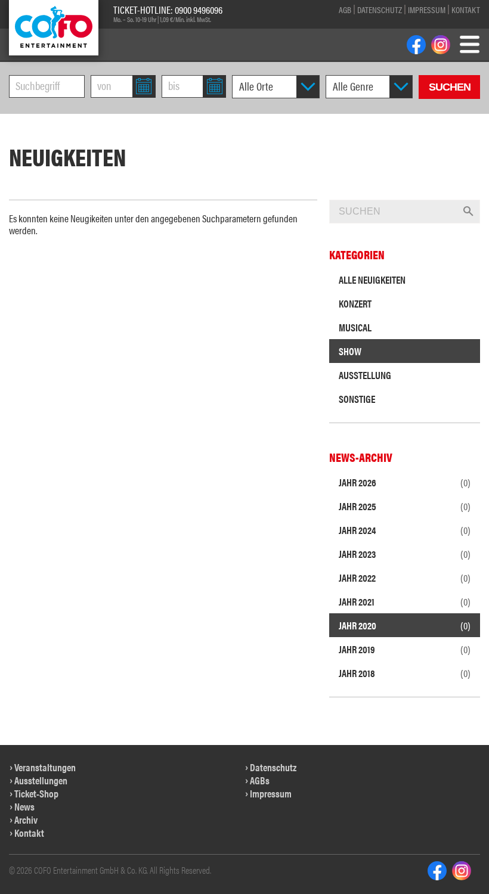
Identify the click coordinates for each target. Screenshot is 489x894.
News (24, 806)
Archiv (26, 819)
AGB (345, 9)
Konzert (355, 303)
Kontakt (465, 9)
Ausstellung (365, 375)
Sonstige (357, 399)
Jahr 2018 (405, 673)
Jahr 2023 (405, 554)
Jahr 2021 (405, 601)
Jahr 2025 (405, 506)
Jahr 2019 (405, 649)
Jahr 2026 (405, 482)
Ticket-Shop (36, 793)
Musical (355, 327)
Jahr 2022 (405, 577)
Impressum (426, 9)
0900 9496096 (198, 9)
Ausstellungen (40, 780)
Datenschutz (379, 9)
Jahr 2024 (405, 530)
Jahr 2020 (405, 625)
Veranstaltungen (45, 767)
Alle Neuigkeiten (372, 279)
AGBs (260, 780)
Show (350, 351)
